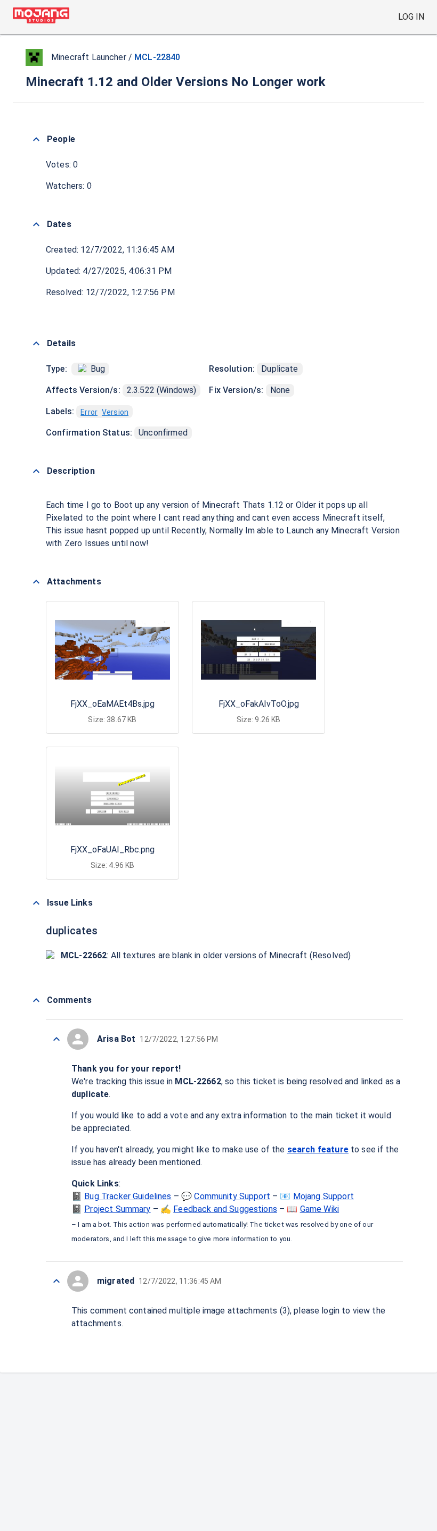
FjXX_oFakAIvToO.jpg (258, 704)
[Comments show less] (36, 1000)
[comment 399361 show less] (56, 1039)
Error (89, 412)
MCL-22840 (157, 57)
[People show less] (36, 139)
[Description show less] (36, 471)
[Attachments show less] (36, 581)
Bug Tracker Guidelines (127, 1196)
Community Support (232, 1196)
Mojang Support (323, 1196)
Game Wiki (319, 1209)
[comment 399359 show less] (56, 1281)
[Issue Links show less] (36, 903)
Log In (411, 17)
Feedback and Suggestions (225, 1209)
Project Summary (117, 1209)
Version (115, 412)
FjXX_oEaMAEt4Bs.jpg (112, 704)
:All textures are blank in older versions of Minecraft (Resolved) (206, 955)
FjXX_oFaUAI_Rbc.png (112, 849)
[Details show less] (36, 343)
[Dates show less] (36, 224)
